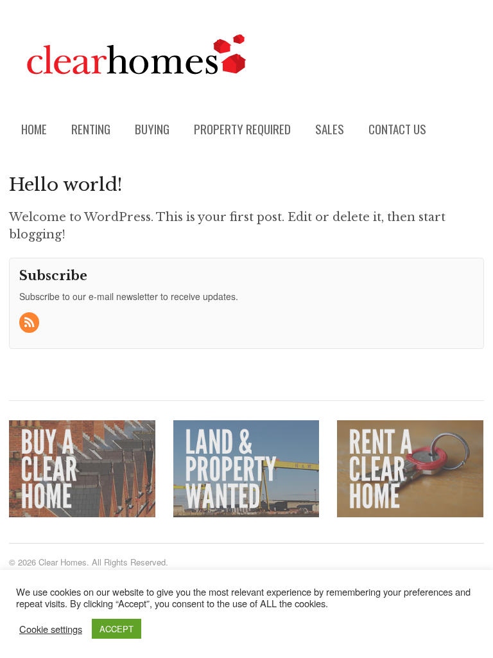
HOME (34, 129)
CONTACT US (397, 129)
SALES (329, 129)
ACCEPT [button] (116, 629)
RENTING (90, 129)
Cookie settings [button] (50, 629)
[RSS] (30, 322)
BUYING (152, 129)
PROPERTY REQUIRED (242, 129)
